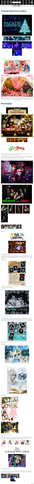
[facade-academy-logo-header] (6, 1)
